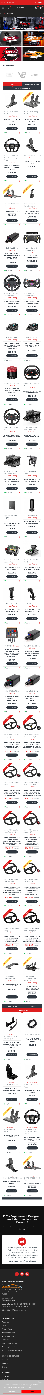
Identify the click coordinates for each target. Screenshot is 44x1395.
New (12, 84)
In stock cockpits (22, 88)
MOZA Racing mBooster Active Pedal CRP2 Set (32, 988)
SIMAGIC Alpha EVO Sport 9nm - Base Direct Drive (31, 653)
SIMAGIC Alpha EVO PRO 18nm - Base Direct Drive (12, 698)
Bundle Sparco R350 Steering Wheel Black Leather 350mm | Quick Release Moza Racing (12, 841)
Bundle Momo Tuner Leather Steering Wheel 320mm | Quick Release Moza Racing (32, 745)
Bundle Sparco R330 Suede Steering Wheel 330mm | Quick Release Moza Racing (32, 939)
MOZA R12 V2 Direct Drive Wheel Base (12, 480)
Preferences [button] (12, 1391)
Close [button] (40, 1382)
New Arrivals (22, 1010)
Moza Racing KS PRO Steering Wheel (32, 302)
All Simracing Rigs (31, 84)
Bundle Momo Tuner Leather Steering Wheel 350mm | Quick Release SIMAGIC (12, 792)
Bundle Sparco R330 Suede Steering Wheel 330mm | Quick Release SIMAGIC (12, 939)
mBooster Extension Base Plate (12, 985)
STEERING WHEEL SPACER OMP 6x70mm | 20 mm (32, 1039)
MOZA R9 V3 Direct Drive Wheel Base (31, 436)
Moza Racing (12, 116)
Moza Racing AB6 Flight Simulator (32, 212)
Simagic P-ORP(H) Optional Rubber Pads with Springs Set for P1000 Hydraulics (12, 653)
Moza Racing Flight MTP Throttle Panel (32, 568)
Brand (32, 1006)
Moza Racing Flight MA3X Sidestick (12, 610)
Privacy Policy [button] (26, 1387)
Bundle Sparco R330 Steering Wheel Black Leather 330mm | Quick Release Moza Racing (12, 890)
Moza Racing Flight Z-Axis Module (32, 522)
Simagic (32, 158)
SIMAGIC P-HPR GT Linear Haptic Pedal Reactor (12, 390)
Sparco (12, 834)
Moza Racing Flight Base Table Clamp (32, 480)
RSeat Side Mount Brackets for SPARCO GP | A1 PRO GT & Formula (12, 1045)
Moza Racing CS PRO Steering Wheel (12, 302)
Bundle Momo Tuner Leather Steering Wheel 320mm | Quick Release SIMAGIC (12, 745)
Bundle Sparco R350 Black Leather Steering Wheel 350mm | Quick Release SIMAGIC (32, 841)
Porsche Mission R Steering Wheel (31, 256)
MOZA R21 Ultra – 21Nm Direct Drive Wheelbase (32, 345)
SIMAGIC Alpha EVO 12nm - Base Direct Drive (31, 698)
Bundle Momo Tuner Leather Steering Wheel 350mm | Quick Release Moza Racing (32, 792)
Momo (12, 739)
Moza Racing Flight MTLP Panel (12, 568)
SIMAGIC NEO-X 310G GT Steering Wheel (32, 392)
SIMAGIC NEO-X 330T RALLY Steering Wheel (12, 436)
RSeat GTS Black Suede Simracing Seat (12, 1089)
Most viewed (12, 1006)
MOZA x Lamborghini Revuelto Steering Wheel (12, 167)
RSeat (11, 1034)
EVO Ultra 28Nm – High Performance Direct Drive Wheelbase (12, 256)
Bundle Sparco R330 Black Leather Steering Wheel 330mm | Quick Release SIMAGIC (32, 890)
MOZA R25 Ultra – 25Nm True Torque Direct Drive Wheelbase (12, 346)
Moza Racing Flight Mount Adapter (12, 524)
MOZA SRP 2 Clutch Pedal (12, 120)
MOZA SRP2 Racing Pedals (32, 120)
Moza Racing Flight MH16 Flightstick (32, 610)
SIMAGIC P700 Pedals (12, 212)
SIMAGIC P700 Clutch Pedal (32, 162)
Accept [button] (31, 1391)
